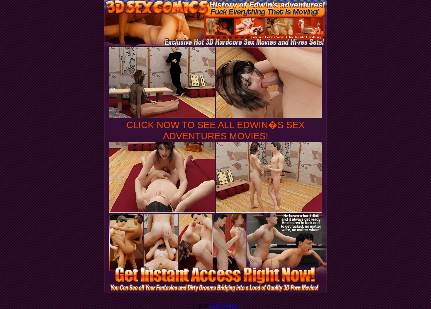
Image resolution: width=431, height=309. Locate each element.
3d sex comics (224, 306)
